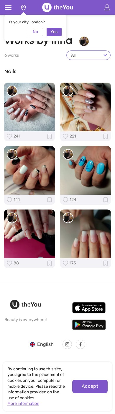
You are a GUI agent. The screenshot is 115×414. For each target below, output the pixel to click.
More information (23, 403)
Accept (90, 386)
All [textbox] (73, 55)
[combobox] (88, 55)
